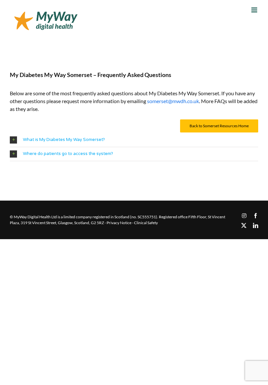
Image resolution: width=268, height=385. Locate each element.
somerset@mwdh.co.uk (173, 101)
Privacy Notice (119, 222)
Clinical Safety (146, 222)
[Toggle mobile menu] (254, 10)
